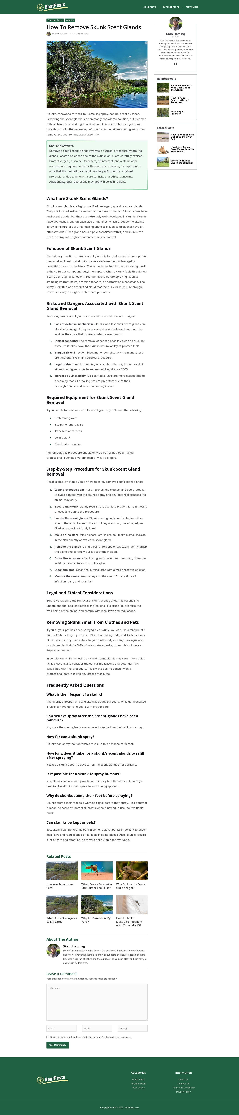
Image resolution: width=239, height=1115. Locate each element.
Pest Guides (138, 1087)
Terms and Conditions (183, 1087)
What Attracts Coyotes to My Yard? (61, 920)
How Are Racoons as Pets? (59, 886)
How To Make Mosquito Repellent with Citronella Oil (129, 921)
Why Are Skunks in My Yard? (96, 920)
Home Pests (138, 1079)
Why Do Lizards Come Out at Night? (130, 886)
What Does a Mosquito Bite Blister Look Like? (96, 886)
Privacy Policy (183, 1091)
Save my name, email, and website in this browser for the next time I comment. (90, 1037)
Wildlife (70, 20)
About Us (183, 1079)
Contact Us (183, 1083)
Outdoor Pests (55, 20)
